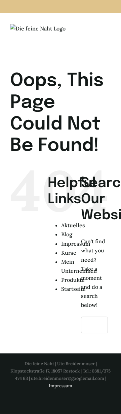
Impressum (75, 243)
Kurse (68, 252)
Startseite (73, 288)
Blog (66, 234)
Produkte (73, 279)
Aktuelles (73, 225)
